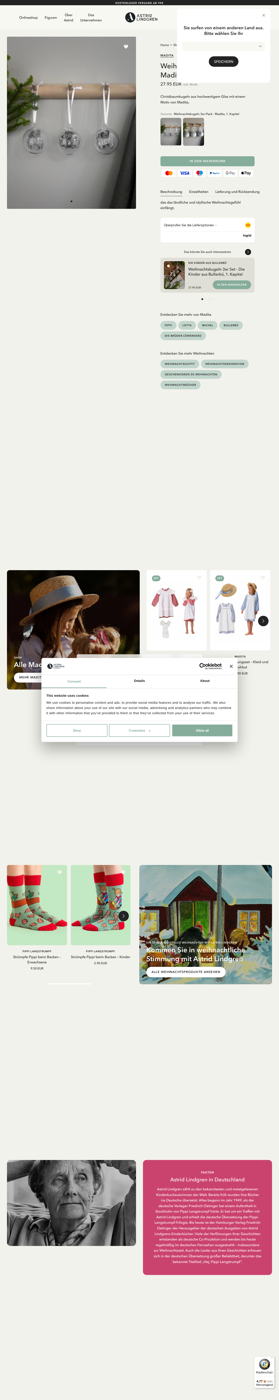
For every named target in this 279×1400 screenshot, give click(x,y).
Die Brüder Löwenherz (183, 335)
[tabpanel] (207, 203)
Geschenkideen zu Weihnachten (191, 374)
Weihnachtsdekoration (224, 363)
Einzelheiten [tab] (198, 191)
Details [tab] (139, 681)
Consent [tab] (74, 681)
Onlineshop (28, 17)
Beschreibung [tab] (171, 191)
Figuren (51, 17)
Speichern (223, 61)
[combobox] (223, 46)
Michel (207, 325)
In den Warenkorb (208, 161)
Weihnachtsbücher (180, 384)
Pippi (168, 325)
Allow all (202, 730)
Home (164, 45)
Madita (167, 55)
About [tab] (205, 681)
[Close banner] (231, 666)
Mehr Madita (31, 677)
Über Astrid (68, 17)
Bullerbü (231, 325)
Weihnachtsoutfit (180, 363)
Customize (137, 730)
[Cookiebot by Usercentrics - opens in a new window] (203, 666)
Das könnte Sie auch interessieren (207, 252)
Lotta (187, 325)
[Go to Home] (141, 17)
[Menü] (272, 1359)
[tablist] (207, 191)
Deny (77, 730)
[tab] (71, 201)
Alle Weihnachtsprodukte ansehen (185, 972)
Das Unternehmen (91, 17)
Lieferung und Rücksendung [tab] (237, 191)
